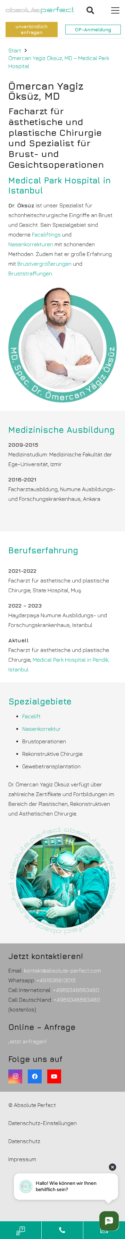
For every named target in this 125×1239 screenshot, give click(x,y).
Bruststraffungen (30, 273)
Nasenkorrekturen (30, 244)
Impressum (22, 1159)
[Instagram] (15, 1076)
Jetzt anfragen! (27, 1041)
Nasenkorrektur (41, 729)
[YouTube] (54, 1076)
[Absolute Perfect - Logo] (40, 10)
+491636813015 (56, 980)
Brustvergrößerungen (44, 264)
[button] (90, 10)
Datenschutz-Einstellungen (42, 1123)
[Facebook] (35, 1076)
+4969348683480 (76, 990)
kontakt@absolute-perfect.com (62, 970)
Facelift (31, 716)
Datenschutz (24, 1141)
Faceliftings (46, 234)
